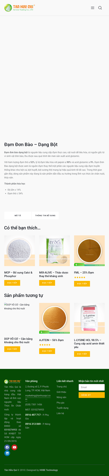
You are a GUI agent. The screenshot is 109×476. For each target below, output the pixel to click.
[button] (92, 8)
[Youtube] (14, 447)
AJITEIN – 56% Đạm (51, 340)
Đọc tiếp (12, 283)
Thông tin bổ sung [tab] (45, 215)
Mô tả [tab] (18, 215)
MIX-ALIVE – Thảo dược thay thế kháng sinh (53, 274)
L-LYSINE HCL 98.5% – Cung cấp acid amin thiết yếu (89, 343)
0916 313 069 (33, 423)
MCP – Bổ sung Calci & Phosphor (18, 274)
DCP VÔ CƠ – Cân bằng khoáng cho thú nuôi (18, 340)
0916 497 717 (33, 414)
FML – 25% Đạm (84, 272)
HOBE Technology (49, 470)
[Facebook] (7, 447)
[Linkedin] (7, 453)
